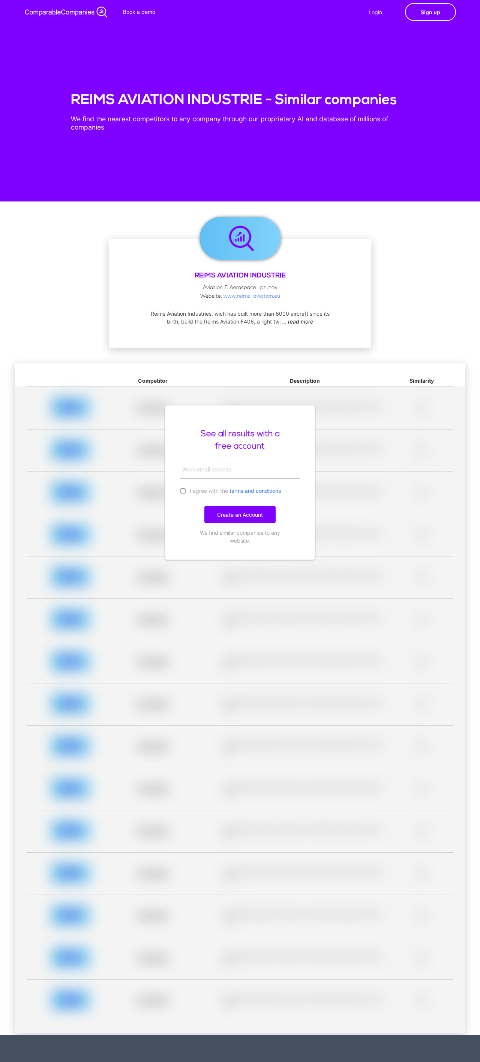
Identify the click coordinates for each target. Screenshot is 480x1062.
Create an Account (240, 515)
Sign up (430, 12)
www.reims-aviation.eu (252, 296)
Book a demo (139, 12)
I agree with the (234, 491)
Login (375, 12)
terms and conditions (255, 491)
